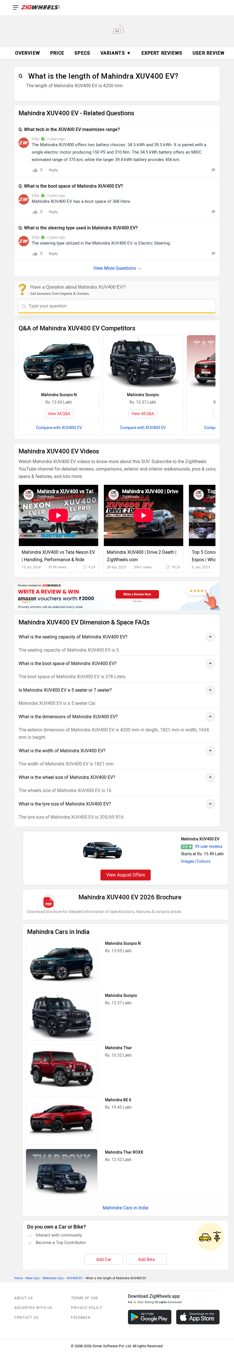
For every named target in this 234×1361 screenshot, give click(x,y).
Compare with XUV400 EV (59, 427)
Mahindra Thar (118, 1047)
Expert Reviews (162, 53)
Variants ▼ (115, 53)
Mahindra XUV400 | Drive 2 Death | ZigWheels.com (141, 555)
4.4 (185, 847)
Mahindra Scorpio (143, 394)
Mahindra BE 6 (118, 1100)
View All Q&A (59, 413)
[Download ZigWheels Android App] (150, 1317)
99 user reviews (208, 846)
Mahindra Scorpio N (59, 394)
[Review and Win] (117, 595)
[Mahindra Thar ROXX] (62, 1173)
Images (187, 861)
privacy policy (86, 1308)
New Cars (33, 1278)
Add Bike (146, 1259)
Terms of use (84, 1298)
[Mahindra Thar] (62, 1068)
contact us (26, 1318)
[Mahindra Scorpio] (143, 362)
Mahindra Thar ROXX (124, 1152)
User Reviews (210, 53)
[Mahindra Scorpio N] (59, 362)
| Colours (202, 861)
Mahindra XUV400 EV (200, 839)
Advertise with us (33, 1308)
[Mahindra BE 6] (62, 1120)
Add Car (103, 1259)
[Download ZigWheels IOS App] (198, 1317)
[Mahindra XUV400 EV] (103, 850)
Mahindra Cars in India (125, 1208)
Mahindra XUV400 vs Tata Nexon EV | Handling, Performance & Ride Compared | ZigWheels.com (58, 556)
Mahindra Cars (53, 1278)
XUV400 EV (74, 1278)
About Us (23, 1298)
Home (18, 1278)
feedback (81, 1318)
